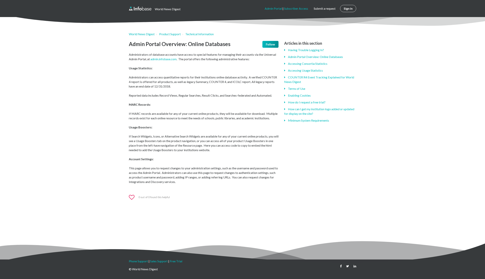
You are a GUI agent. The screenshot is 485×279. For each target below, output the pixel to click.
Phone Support (138, 261)
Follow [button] (270, 44)
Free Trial (176, 261)
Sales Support (159, 261)
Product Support (170, 34)
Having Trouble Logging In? (306, 50)
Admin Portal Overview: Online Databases (315, 57)
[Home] (140, 8)
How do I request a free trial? (306, 102)
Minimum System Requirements (308, 120)
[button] (133, 197)
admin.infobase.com (163, 59)
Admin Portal (273, 8)
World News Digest (142, 34)
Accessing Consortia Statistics (307, 63)
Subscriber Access (296, 8)
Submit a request (325, 8)
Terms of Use (296, 88)
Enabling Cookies (299, 95)
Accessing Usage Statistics (305, 70)
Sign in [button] (348, 8)
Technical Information (199, 34)
